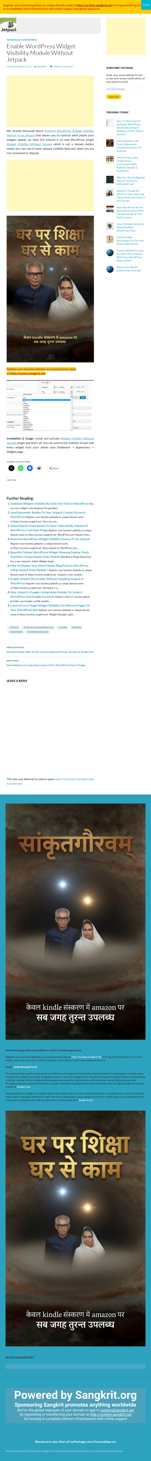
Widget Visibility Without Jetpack (29, 144)
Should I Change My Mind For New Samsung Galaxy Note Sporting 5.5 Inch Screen (131, 195)
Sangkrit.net (23, 1086)
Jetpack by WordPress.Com (38, 627)
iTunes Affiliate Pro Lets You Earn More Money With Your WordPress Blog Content (130, 255)
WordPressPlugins (37, 632)
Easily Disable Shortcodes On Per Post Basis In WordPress (130, 240)
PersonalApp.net (105, 1441)
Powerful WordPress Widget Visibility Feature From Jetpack (50, 539)
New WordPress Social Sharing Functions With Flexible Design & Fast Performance (130, 212)
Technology (14, 39)
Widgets (76, 627)
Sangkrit (41, 66)
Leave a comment (63, 66)
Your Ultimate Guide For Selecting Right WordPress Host (131, 227)
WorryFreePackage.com (75, 1441)
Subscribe (114, 96)
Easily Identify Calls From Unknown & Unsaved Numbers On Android (129, 145)
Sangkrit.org (86, 1100)
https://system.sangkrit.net (86, 1056)
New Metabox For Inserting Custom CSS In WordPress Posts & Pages (46, 663)
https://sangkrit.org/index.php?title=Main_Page (27, 1426)
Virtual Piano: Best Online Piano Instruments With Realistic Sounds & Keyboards (127, 164)
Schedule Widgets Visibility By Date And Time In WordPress (49, 503)
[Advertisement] (50, 101)
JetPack (14, 627)
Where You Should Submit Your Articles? (129, 269)
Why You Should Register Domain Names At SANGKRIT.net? (131, 181)
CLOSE (146, 4)
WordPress (30, 39)
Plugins (62, 627)
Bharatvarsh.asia (46, 1441)
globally (37, 5)
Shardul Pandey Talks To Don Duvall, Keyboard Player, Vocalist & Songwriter (50, 649)
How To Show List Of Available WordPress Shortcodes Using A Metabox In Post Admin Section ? (130, 127)
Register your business (17, 5)
